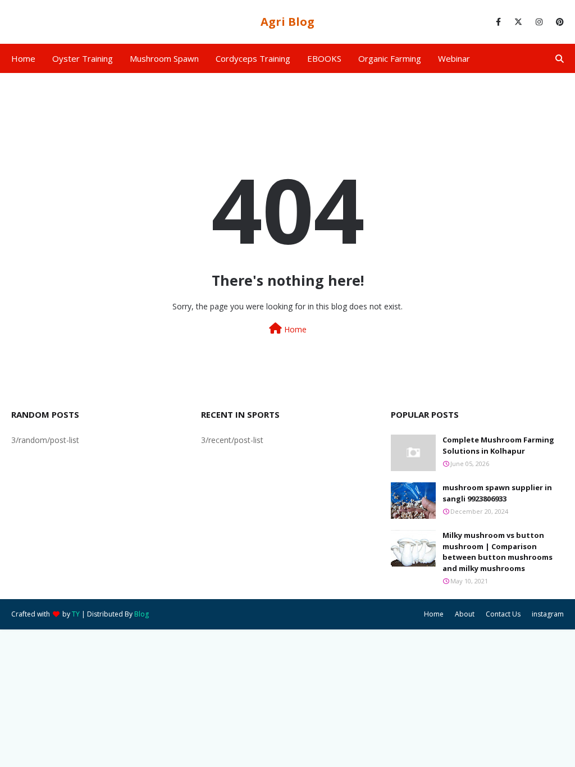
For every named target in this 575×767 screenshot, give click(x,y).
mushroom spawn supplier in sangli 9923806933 (497, 493)
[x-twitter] (518, 21)
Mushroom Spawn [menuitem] (164, 58)
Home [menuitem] (23, 58)
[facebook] (498, 21)
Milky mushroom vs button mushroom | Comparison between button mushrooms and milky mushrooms (497, 551)
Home (294, 329)
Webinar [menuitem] (454, 58)
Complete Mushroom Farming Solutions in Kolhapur (498, 445)
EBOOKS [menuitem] (324, 58)
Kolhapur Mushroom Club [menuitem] (68, 87)
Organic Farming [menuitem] (389, 58)
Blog (141, 614)
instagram (548, 614)
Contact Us (503, 614)
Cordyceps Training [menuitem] (253, 58)
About (464, 614)
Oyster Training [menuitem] (82, 58)
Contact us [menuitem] (154, 87)
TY (76, 614)
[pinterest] (558, 21)
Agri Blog (287, 21)
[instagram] (539, 21)
